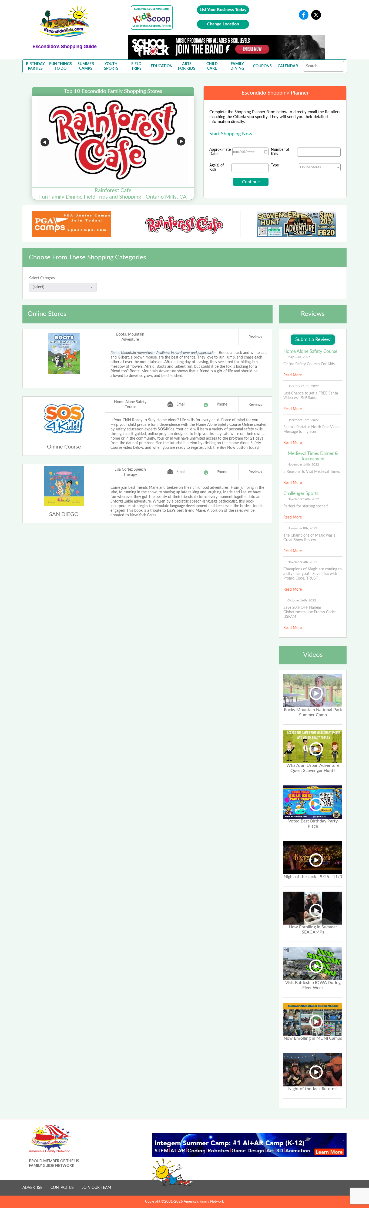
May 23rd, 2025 (298, 357)
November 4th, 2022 (302, 562)
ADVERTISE (32, 1188)
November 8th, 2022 (302, 528)
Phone (222, 404)
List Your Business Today (223, 10)
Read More (292, 375)
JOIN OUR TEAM (96, 1188)
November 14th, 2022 (303, 464)
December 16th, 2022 (303, 419)
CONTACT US (62, 1188)
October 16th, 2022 (301, 600)
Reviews (255, 337)
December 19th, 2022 (303, 386)
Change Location (223, 24)
